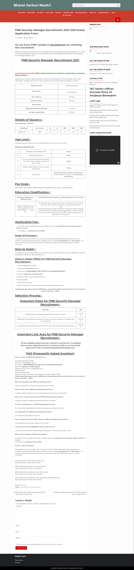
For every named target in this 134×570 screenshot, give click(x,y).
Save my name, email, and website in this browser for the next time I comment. (40, 544)
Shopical (72, 568)
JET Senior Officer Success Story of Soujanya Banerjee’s (103, 92)
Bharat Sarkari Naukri (32, 5)
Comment (18, 506)
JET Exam (40, 12)
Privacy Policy (103, 12)
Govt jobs (49, 12)
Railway (58, 12)
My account (67, 15)
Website (17, 538)
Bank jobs (31, 12)
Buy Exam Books (81, 12)
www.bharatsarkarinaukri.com (62, 348)
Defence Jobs (68, 12)
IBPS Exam (21, 12)
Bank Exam (17, 25)
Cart (113, 12)
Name (17, 525)
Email (17, 531)
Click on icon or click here (104, 53)
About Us (92, 12)
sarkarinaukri (29, 37)
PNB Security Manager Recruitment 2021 (30, 487)
